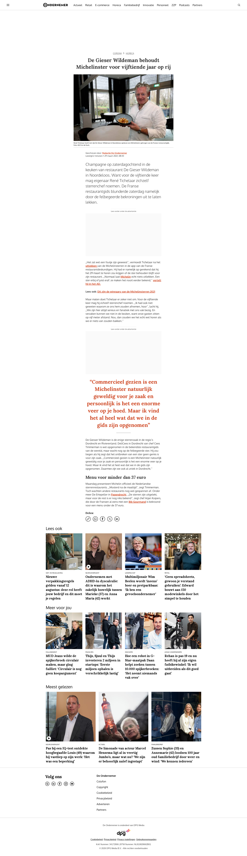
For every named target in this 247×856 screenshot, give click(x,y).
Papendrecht (118, 494)
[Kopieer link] (88, 519)
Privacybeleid (110, 839)
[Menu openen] (8, 5)
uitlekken (91, 265)
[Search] (239, 5)
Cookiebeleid (97, 839)
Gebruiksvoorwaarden (146, 839)
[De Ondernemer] (55, 5)
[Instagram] (66, 784)
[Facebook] (60, 784)
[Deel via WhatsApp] (95, 519)
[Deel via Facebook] (102, 519)
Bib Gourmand (137, 501)
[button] (126, 839)
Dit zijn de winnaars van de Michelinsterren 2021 (126, 291)
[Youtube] (72, 784)
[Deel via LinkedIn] (117, 519)
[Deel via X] (109, 519)
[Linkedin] (53, 784)
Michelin (126, 276)
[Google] (47, 784)
